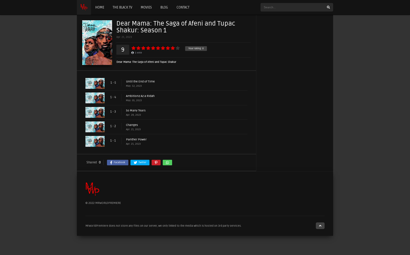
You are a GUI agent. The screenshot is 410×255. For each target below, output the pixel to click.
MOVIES (146, 7)
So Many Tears (136, 110)
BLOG (164, 7)
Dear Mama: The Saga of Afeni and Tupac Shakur (146, 62)
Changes (132, 125)
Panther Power (136, 139)
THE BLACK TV (122, 7)
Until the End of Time (140, 81)
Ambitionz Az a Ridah (140, 96)
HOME (99, 7)
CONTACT (183, 7)
